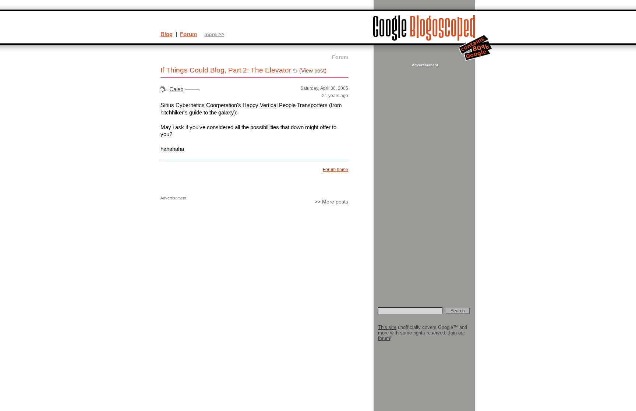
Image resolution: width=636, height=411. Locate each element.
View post (313, 70)
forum (384, 338)
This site (387, 327)
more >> (214, 34)
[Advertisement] (424, 178)
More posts (335, 202)
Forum (188, 34)
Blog (166, 34)
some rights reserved (422, 333)
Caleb (176, 89)
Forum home (335, 169)
